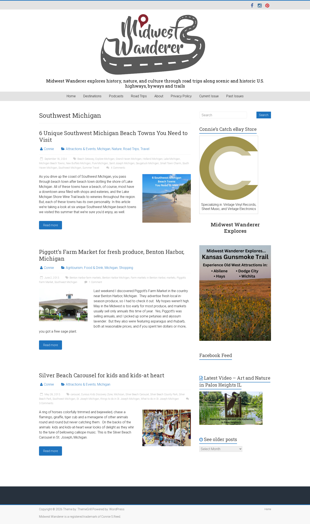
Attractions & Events (81, 149)
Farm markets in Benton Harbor (148, 277)
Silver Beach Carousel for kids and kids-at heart (101, 375)
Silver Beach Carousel (137, 394)
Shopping (126, 268)
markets (171, 277)
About (158, 96)
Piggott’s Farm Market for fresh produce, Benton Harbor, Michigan (111, 255)
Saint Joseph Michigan (122, 163)
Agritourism (74, 268)
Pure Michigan (100, 163)
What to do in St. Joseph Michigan (160, 398)
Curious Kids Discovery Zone (97, 394)
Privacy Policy (181, 96)
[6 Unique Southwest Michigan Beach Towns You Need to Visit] (166, 176)
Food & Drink (93, 268)
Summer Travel (90, 167)
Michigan (103, 149)
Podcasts (116, 96)
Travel (144, 149)
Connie (49, 149)
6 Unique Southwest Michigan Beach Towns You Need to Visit (113, 136)
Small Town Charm (170, 163)
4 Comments (117, 167)
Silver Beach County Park (164, 394)
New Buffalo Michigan (78, 163)
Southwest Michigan (69, 167)
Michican (119, 394)
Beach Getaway (85, 158)
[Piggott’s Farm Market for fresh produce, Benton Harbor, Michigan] (63, 290)
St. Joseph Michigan (88, 398)
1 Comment (95, 282)
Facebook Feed (215, 355)
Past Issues (235, 96)
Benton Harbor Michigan (115, 277)
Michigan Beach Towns (52, 163)
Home (71, 96)
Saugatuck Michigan (147, 163)
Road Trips (139, 96)
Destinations (92, 96)
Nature (117, 149)
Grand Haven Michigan (129, 158)
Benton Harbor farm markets (85, 277)
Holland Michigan (153, 158)
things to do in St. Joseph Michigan (120, 398)
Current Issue (209, 96)
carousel (75, 394)
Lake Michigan (172, 158)
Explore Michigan (105, 158)
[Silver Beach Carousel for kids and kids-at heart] (166, 412)
